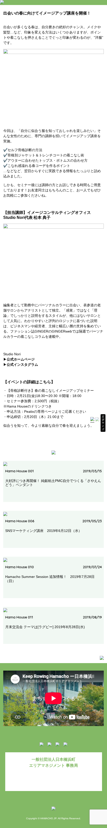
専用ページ (46, 412)
